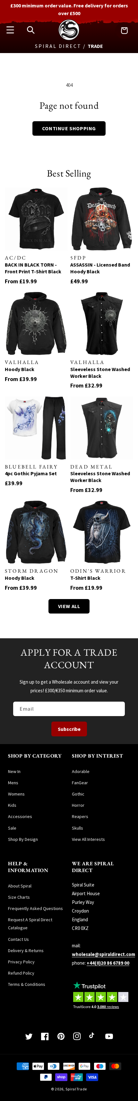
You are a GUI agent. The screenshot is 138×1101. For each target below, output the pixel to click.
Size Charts (19, 897)
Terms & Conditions (26, 984)
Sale (12, 828)
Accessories (20, 816)
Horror (78, 805)
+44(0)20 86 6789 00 (108, 963)
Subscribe (69, 729)
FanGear (80, 783)
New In (14, 771)
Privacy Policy (21, 962)
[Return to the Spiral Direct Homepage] (69, 39)
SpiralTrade (76, 1089)
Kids (12, 805)
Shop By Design (23, 839)
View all (69, 606)
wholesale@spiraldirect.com (103, 954)
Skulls (77, 828)
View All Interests (88, 839)
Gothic (78, 794)
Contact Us (18, 939)
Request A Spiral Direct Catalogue (30, 924)
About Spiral (19, 886)
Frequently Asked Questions (35, 908)
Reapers (80, 816)
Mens (13, 783)
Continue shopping (69, 128)
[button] (10, 30)
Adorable (81, 771)
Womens (16, 794)
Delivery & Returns (26, 950)
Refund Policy (21, 973)
